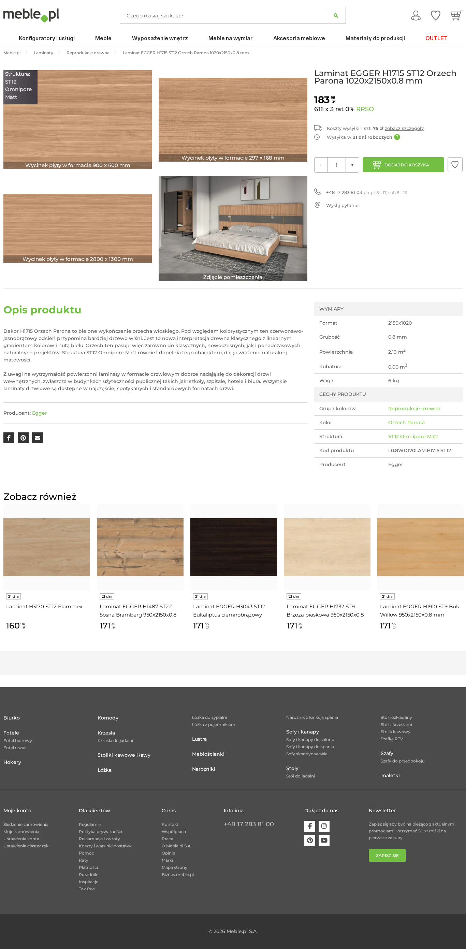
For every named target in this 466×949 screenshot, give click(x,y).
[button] (455, 164)
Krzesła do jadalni (115, 740)
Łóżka (105, 770)
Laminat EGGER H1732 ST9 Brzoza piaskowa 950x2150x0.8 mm (325, 611)
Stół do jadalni (300, 776)
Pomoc (86, 853)
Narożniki (203, 769)
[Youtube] (324, 840)
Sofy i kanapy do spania (310, 746)
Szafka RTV (392, 738)
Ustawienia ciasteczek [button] (25, 845)
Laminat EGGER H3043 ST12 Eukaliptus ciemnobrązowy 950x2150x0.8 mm (229, 611)
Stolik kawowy (395, 731)
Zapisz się (387, 855)
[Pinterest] (309, 840)
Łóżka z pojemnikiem (213, 724)
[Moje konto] (416, 15)
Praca (167, 838)
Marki (167, 860)
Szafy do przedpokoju (403, 760)
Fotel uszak (15, 747)
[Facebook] (309, 826)
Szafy (387, 753)
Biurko (11, 718)
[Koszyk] (457, 15)
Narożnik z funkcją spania (312, 717)
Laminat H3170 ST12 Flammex (44, 606)
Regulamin (90, 824)
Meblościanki (208, 754)
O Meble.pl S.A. (177, 845)
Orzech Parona (406, 422)
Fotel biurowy (17, 740)
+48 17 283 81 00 (249, 824)
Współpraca (174, 831)
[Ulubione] (435, 15)
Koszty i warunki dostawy (105, 845)
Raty (83, 860)
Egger (39, 413)
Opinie (168, 853)
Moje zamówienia (21, 831)
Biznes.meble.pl (178, 874)
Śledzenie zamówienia (25, 824)
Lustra (199, 739)
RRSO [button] (365, 109)
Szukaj (336, 15)
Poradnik (88, 874)
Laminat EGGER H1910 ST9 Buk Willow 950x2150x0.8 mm (419, 610)
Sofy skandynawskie (306, 753)
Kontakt (170, 824)
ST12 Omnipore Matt (413, 436)
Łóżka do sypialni (209, 717)
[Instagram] (324, 826)
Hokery (12, 762)
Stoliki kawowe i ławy (124, 755)
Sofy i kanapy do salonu (310, 739)
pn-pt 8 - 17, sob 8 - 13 (366, 192)
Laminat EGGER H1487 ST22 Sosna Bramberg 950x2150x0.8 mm (138, 611)
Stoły (292, 768)
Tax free (87, 888)
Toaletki (390, 775)
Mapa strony (174, 867)
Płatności (88, 867)
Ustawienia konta (21, 838)
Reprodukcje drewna (414, 408)
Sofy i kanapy (302, 732)
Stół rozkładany (396, 717)
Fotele (11, 733)
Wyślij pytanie (342, 205)
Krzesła (106, 733)
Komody (108, 718)
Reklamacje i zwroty (99, 838)
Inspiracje (88, 881)
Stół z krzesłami (396, 724)
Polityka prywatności (100, 831)
